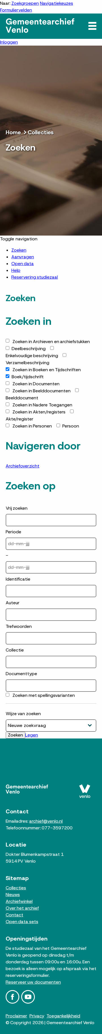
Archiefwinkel (19, 901)
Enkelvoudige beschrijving (32, 356)
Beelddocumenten (41, 391)
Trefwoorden (19, 626)
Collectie (15, 650)
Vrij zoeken (16, 508)
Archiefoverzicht (22, 466)
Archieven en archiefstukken (51, 341)
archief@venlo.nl (46, 821)
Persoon (70, 426)
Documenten (36, 384)
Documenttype (21, 674)
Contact (14, 915)
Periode (13, 532)
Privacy (36, 1016)
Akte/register (19, 419)
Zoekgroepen (25, 3)
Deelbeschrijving (29, 349)
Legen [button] (31, 735)
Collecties (41, 132)
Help (15, 270)
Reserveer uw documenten (33, 982)
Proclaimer (16, 1016)
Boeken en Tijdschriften (46, 370)
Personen (32, 426)
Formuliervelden (16, 10)
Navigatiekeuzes (56, 3)
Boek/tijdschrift (28, 377)
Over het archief (22, 908)
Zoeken (18, 250)
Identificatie (18, 579)
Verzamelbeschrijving (27, 363)
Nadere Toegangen (42, 405)
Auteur (13, 603)
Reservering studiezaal (34, 277)
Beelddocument (22, 398)
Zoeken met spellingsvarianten (43, 695)
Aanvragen (22, 257)
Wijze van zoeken (23, 714)
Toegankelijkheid (63, 1016)
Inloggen (9, 42)
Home (13, 132)
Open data (22, 264)
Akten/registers (38, 412)
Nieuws (13, 895)
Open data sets (22, 922)
